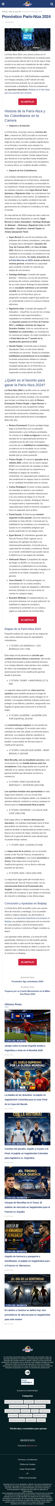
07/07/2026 (9, 1324)
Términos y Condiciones (27, 1460)
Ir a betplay (27, 101)
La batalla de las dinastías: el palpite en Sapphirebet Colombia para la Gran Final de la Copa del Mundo (26, 1099)
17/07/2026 (9, 1109)
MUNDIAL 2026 (40, 1415)
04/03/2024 (9, 22)
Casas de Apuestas (37, 1406)
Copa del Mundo (15, 1040)
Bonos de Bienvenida (18, 1406)
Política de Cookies (27, 1464)
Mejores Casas (25, 1415)
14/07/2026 (9, 1162)
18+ (27, 1473)
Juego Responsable (27, 1469)
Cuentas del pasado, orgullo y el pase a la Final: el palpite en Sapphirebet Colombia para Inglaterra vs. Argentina (26, 1153)
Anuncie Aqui (27, 1440)
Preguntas (31, 1420)
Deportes (25, 1411)
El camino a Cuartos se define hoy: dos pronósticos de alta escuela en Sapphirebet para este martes (27, 1315)
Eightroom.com (32, 1446)
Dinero (35, 1411)
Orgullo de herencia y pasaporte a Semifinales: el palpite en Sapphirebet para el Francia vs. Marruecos (27, 1261)
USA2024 (41, 1420)
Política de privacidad (27, 1478)
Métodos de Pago (17, 1420)
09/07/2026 (9, 1270)
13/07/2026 (9, 1216)
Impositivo (45, 1411)
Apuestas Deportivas (14, 1402)
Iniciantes (13, 1415)
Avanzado (29, 1402)
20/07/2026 (9, 1055)
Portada (4, 12)
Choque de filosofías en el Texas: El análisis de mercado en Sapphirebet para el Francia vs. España (27, 1207)
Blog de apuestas (15, 12)
